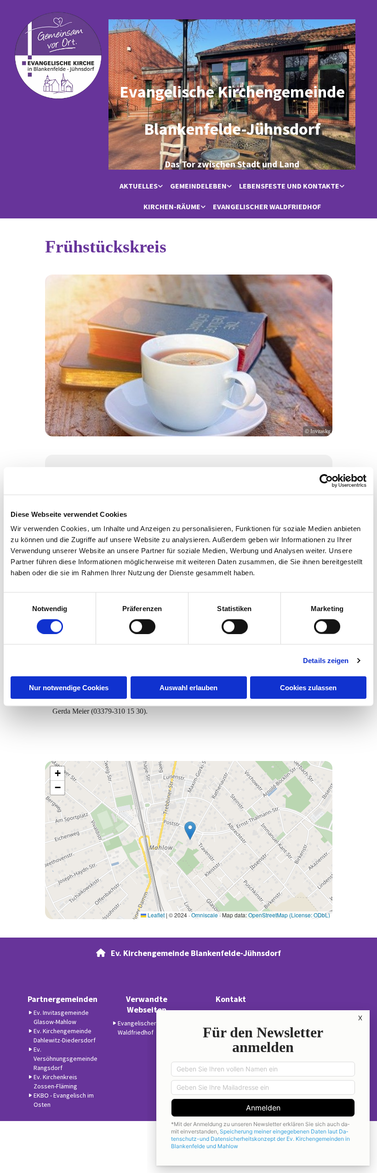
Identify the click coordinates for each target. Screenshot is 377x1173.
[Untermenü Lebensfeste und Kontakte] (342, 186)
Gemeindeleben (198, 185)
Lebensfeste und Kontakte (289, 185)
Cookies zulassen (308, 688)
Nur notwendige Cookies (69, 688)
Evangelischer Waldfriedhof (267, 206)
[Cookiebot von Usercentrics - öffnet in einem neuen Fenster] (326, 480)
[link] (141, 186)
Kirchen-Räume (171, 206)
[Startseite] (58, 55)
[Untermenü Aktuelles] (160, 186)
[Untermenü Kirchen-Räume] (203, 207)
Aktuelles (139, 185)
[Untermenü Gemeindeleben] (229, 186)
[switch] (142, 626)
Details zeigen (325, 660)
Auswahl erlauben (188, 688)
